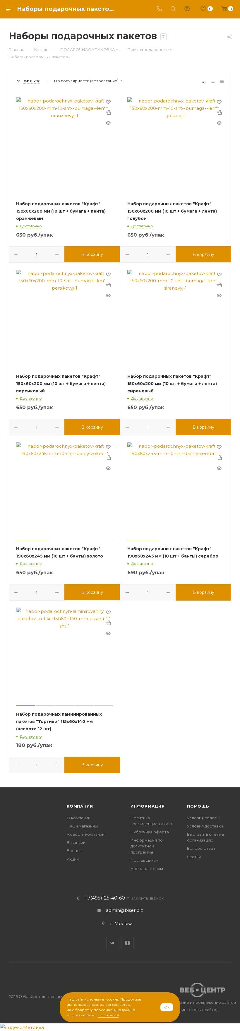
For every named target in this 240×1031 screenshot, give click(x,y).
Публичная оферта (150, 832)
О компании (78, 817)
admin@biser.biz (124, 910)
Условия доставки (205, 826)
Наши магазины (82, 826)
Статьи (194, 856)
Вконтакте (112, 943)
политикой (108, 1015)
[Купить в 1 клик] (108, 112)
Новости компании (85, 834)
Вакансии (76, 842)
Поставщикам (145, 860)
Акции (73, 859)
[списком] (213, 81)
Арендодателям (147, 868)
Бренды (74, 850)
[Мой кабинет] (187, 9)
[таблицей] (222, 81)
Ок (166, 1007)
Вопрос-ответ (201, 848)
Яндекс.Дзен (127, 943)
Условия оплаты (203, 817)
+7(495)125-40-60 (105, 898)
